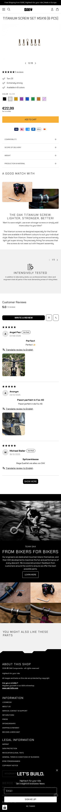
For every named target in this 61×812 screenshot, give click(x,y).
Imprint (5, 744)
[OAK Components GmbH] (30, 9)
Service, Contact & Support (14, 711)
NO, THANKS (30, 806)
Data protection (9, 748)
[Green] (33, 99)
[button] (8, 72)
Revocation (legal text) (13, 753)
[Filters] (49, 318)
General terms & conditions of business (20, 757)
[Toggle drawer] (3, 9)
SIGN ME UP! (30, 799)
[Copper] (38, 99)
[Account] (52, 9)
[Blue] (27, 99)
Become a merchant (11, 732)
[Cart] (57, 9)
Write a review (24, 317)
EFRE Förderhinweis (11, 761)
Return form (8, 715)
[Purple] (21, 99)
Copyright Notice (10, 765)
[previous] (25, 63)
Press (5, 719)
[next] (35, 63)
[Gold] (16, 99)
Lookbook (6, 702)
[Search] (8, 9)
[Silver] (10, 99)
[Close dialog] (57, 770)
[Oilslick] (44, 99)
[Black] (4, 99)
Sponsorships (8, 723)
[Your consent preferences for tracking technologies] (4, 807)
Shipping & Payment (10, 728)
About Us (6, 706)
